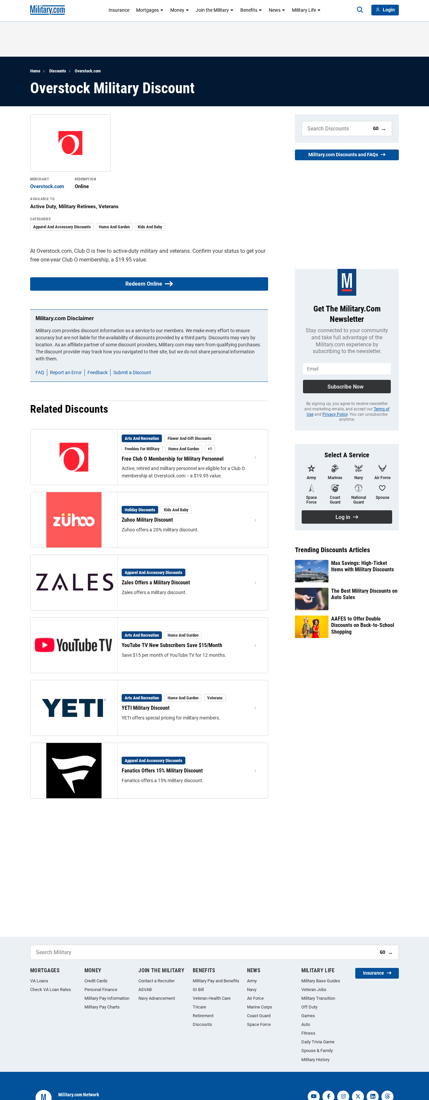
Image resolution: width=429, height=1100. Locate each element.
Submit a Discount (132, 372)
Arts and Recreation (142, 438)
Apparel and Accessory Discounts (62, 226)
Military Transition (318, 998)
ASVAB (145, 989)
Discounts (57, 70)
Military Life (304, 10)
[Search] (360, 10)
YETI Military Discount (146, 708)
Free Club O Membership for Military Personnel (173, 459)
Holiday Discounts (140, 509)
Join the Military (212, 10)
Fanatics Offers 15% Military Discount (162, 770)
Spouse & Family (317, 1050)
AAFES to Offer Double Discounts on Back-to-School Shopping (362, 625)
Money (177, 10)
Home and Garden (114, 226)
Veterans (215, 697)
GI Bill (198, 989)
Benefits (248, 10)
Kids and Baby (150, 226)
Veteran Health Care (212, 998)
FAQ (40, 372)
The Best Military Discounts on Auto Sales (364, 594)
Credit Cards (96, 980)
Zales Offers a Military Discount (156, 582)
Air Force (255, 998)
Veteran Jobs (313, 989)
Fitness (308, 1033)
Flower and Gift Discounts (189, 438)
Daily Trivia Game (317, 1041)
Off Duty (309, 1006)
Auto (305, 1024)
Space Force (259, 1024)
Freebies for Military (142, 448)
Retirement (203, 1015)
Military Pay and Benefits (216, 980)
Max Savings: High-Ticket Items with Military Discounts (362, 566)
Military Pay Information (106, 998)
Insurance (119, 10)
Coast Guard (258, 1015)
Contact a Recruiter (156, 980)
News (275, 10)
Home (35, 70)
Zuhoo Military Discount (147, 520)
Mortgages (147, 10)
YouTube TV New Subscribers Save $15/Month (172, 645)
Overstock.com (88, 70)
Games (308, 1015)
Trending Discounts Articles (332, 549)
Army (252, 980)
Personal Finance (100, 989)
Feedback (97, 372)
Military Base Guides (320, 980)
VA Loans (39, 980)
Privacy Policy (335, 414)
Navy (251, 989)
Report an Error (66, 372)
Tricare (199, 1006)
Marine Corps (259, 1006)
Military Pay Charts (102, 1006)
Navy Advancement (156, 998)
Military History (315, 1059)
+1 (210, 448)
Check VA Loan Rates (50, 989)
